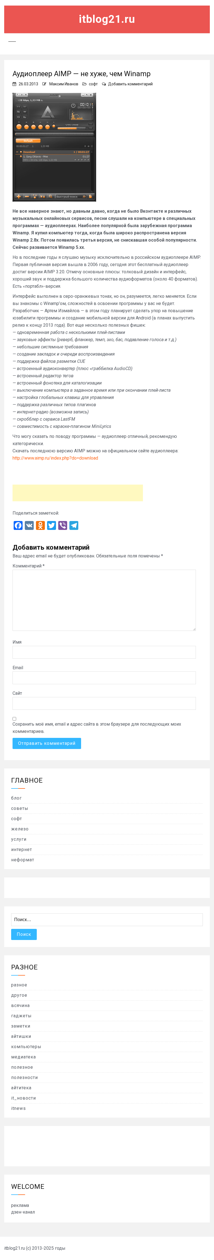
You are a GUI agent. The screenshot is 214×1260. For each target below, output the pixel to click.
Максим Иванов (63, 84)
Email (18, 667)
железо (20, 829)
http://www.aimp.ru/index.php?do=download (55, 458)
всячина (20, 1005)
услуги (18, 839)
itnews (18, 1108)
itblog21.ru (107, 19)
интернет (21, 849)
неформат (22, 859)
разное (19, 985)
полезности (24, 1077)
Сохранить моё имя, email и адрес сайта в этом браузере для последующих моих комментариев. (97, 727)
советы (19, 808)
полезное (22, 1067)
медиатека (23, 1057)
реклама (20, 1205)
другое (19, 995)
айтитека (21, 1087)
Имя (17, 642)
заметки (20, 1026)
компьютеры (26, 1046)
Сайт (17, 693)
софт (93, 84)
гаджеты (21, 1015)
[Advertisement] (78, 493)
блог (16, 798)
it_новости (23, 1098)
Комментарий (29, 566)
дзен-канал (23, 1212)
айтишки (21, 1036)
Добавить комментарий (130, 84)
